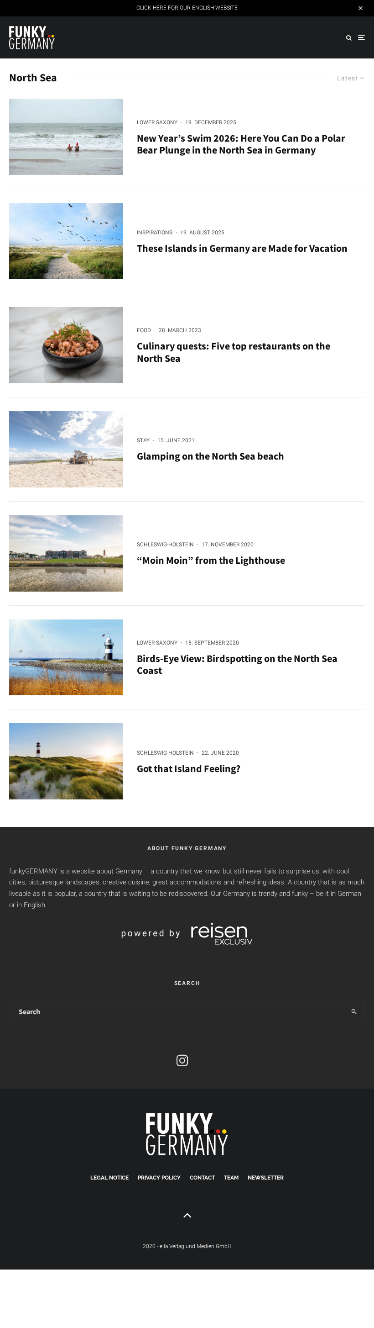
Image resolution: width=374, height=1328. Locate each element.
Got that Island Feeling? (188, 768)
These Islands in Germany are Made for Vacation (242, 248)
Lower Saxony (157, 122)
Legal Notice (109, 1178)
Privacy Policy (159, 1178)
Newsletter (266, 1178)
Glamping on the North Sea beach (210, 456)
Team (231, 1178)
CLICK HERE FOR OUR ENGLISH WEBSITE (187, 8)
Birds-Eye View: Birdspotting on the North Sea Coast (237, 664)
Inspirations (154, 232)
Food (144, 330)
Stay (143, 440)
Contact (202, 1178)
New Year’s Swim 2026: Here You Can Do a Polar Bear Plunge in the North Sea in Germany (241, 144)
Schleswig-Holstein (165, 544)
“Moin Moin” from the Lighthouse (211, 560)
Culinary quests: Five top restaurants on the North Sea (233, 352)
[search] (353, 1012)
